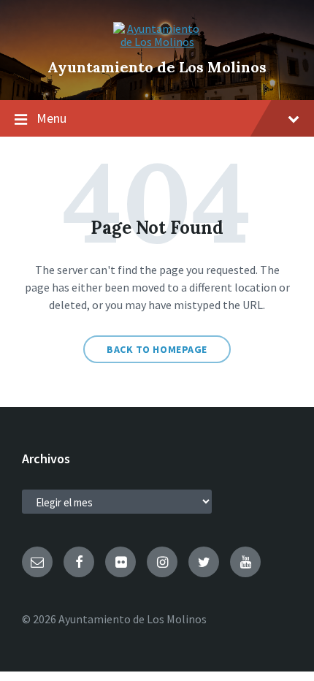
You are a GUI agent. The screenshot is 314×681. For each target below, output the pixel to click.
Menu (51, 118)
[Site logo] (157, 41)
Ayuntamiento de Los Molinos (157, 67)
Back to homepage (157, 349)
